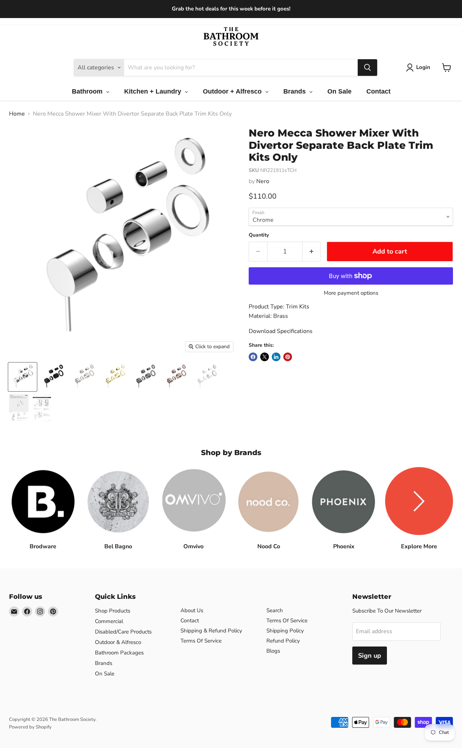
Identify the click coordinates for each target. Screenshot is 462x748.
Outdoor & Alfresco (118, 642)
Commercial (109, 621)
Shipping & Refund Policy (211, 630)
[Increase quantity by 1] (311, 251)
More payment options (351, 293)
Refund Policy (283, 640)
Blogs (273, 650)
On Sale (104, 673)
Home (17, 114)
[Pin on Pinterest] (287, 357)
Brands (103, 663)
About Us (191, 610)
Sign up (369, 655)
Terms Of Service (201, 640)
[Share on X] (264, 357)
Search (274, 610)
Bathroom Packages (119, 652)
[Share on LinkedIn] (276, 357)
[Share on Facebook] (253, 357)
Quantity (259, 235)
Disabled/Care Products (123, 631)
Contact (189, 620)
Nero (262, 181)
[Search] (367, 67)
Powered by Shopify (30, 727)
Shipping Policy (285, 630)
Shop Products (112, 610)
